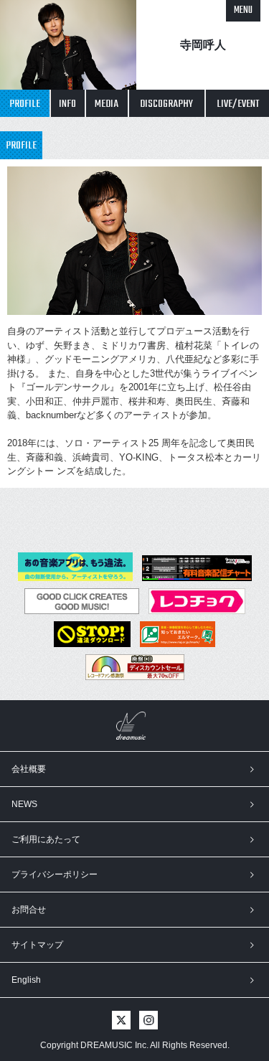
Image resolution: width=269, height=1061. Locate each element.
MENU (243, 10)
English (26, 980)
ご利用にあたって (45, 839)
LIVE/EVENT (238, 104)
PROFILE (24, 104)
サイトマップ (37, 945)
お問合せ (28, 910)
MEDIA (106, 104)
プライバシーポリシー (54, 874)
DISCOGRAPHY (166, 104)
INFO (67, 104)
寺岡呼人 (203, 45)
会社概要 (28, 769)
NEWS (24, 804)
